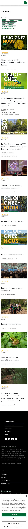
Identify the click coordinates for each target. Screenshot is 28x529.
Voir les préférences (14, 523)
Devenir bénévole (5, 483)
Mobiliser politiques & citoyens (9, 22)
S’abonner (3, 477)
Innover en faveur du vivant (16, 20)
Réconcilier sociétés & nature (8, 26)
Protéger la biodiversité (7, 24)
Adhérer (3, 471)
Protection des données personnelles (13, 526)
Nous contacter (9, 425)
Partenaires (7, 431)
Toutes (4, 20)
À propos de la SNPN (9, 421)
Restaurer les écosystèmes (8, 28)
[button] (25, 496)
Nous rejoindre (8, 428)
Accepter (14, 514)
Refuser (14, 519)
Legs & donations (5, 480)
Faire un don (4, 474)
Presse (6, 434)
